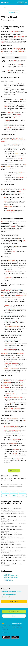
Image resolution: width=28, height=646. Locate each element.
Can (23, 495)
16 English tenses (8, 580)
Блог (3, 623)
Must (23, 492)
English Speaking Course (17, 623)
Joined (14, 495)
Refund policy (4, 627)
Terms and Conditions (6, 625)
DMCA (3, 631)
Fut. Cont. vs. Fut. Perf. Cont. (11, 576)
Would (14, 492)
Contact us (4, 634)
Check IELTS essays (16, 625)
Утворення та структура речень (11, 591)
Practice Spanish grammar (17, 627)
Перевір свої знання (8, 597)
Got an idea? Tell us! (5, 632)
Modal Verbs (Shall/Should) (11, 577)
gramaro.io (4, 2)
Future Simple (7, 574)
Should (5, 492)
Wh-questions (7, 579)
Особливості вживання (9, 594)
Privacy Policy (4, 629)
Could (5, 495)
